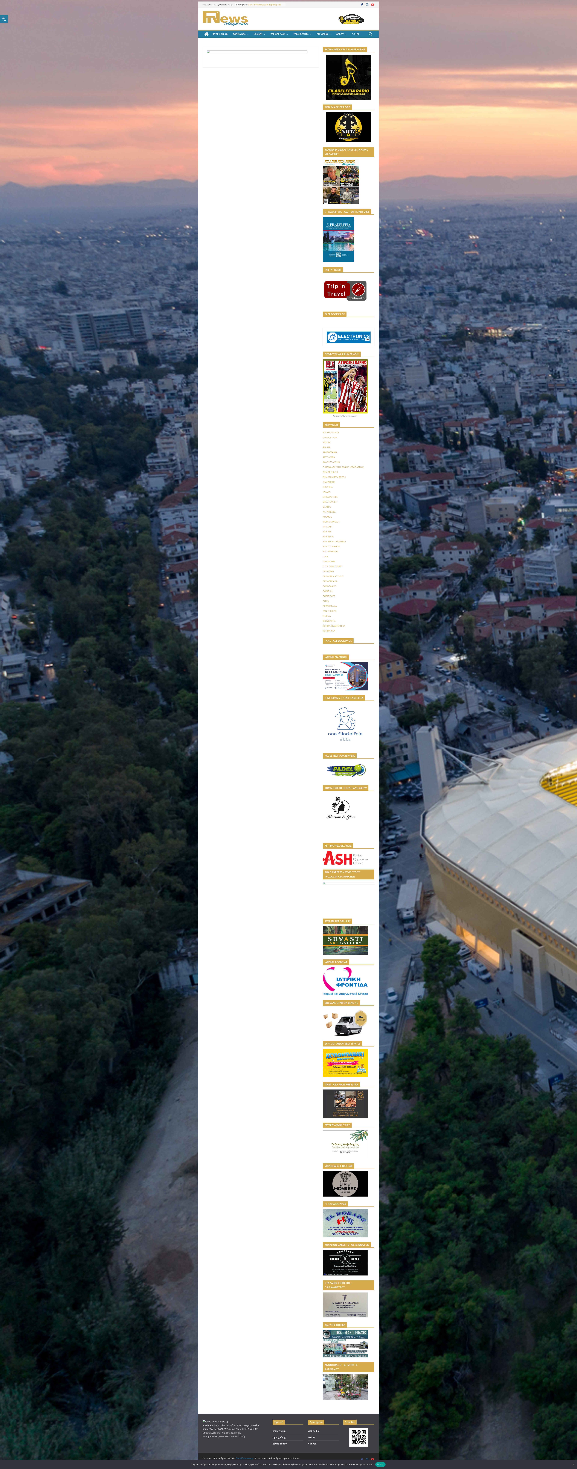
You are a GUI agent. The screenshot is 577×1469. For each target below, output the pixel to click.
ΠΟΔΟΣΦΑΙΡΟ (329, 586)
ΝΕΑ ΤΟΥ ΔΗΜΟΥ (331, 546)
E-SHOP (356, 34)
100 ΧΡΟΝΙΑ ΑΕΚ (331, 432)
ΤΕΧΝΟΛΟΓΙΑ (329, 620)
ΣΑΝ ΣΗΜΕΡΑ (329, 611)
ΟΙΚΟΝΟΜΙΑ (329, 561)
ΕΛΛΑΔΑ (326, 491)
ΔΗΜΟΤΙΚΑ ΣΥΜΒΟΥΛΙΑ (334, 477)
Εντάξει (380, 1464)
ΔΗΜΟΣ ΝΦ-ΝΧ (330, 472)
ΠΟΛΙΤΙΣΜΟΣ (329, 596)
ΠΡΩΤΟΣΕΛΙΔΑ (330, 606)
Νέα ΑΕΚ (312, 1443)
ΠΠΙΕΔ (326, 601)
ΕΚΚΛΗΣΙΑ (328, 487)
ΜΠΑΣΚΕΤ (328, 526)
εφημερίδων (353, 416)
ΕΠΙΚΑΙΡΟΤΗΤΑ (300, 34)
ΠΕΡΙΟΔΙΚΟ (322, 34)
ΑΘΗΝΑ (326, 447)
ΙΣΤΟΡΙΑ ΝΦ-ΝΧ (220, 34)
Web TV (312, 1437)
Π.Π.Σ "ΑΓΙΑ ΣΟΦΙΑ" (332, 566)
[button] (4, 19)
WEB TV (340, 34)
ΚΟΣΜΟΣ (327, 516)
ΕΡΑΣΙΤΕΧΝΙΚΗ (330, 501)
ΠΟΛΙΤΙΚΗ (327, 591)
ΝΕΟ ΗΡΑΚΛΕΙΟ (330, 551)
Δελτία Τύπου (280, 1443)
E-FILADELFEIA (330, 437)
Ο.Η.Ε (325, 556)
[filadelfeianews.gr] (206, 34)
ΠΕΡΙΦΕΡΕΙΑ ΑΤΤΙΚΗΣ (333, 576)
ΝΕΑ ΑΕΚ (258, 34)
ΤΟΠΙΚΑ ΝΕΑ (239, 34)
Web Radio (313, 1430)
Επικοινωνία (279, 1430)
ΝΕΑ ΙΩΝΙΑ (328, 536)
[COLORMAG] (216, 1421)
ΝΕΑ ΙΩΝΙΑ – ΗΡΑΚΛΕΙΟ (334, 541)
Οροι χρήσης (279, 1437)
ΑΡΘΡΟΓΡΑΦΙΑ (330, 452)
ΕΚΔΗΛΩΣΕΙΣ (329, 482)
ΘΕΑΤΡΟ (327, 506)
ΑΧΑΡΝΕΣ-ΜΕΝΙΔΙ (331, 462)
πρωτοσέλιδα (341, 416)
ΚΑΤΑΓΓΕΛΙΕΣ (329, 511)
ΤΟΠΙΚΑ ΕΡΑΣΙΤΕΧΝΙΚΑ (334, 625)
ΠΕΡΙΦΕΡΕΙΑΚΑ (277, 34)
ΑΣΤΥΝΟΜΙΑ (329, 457)
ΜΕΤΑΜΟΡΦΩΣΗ (331, 521)
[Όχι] (573, 1464)
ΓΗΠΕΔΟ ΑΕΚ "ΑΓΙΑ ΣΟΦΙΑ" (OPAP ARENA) (343, 467)
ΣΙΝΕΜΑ (327, 616)
